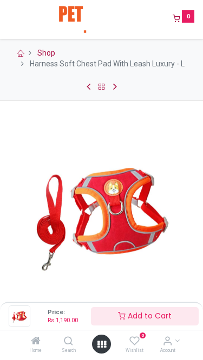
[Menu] (9, 19)
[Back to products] (101, 87)
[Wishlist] (134, 341)
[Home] (36, 341)
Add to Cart (149, 315)
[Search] (68, 341)
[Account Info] (167, 341)
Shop (46, 53)
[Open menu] (101, 344)
